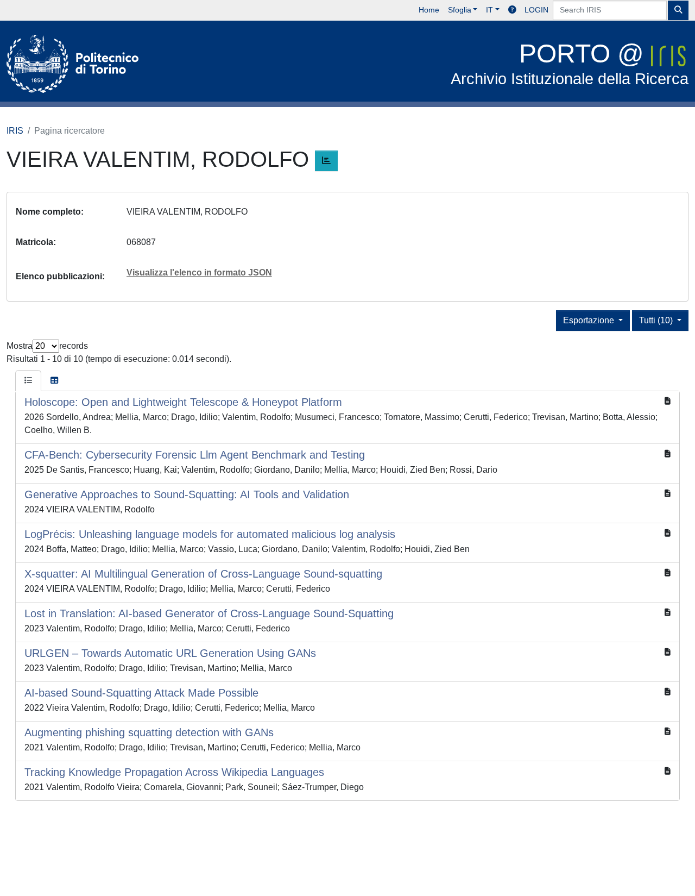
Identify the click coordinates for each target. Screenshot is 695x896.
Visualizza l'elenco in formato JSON (199, 272)
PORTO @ (569, 63)
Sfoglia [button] (459, 9)
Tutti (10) (657, 320)
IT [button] (489, 9)
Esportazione (589, 320)
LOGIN (536, 9)
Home (429, 9)
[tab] (28, 381)
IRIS (15, 130)
